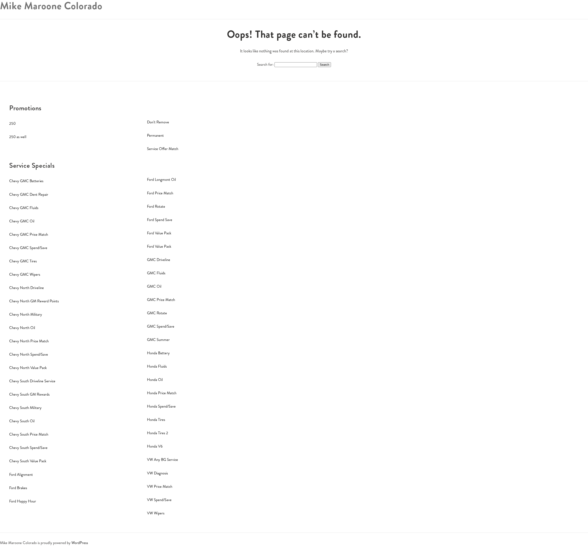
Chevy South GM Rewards (29, 394)
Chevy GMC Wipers (24, 274)
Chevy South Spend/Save (28, 447)
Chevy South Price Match (28, 434)
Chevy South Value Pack (27, 461)
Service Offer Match (162, 148)
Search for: (265, 64)
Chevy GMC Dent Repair (28, 194)
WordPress (79, 542)
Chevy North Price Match (29, 341)
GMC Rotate (157, 313)
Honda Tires (156, 419)
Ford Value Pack (159, 233)
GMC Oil (154, 286)
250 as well (17, 136)
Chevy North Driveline (26, 287)
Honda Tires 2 (157, 433)
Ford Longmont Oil (161, 179)
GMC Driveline (158, 259)
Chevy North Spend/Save (28, 354)
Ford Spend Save (159, 219)
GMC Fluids (156, 273)
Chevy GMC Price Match (28, 234)
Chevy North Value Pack (28, 367)
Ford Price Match (160, 193)
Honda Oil (155, 379)
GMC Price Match (161, 299)
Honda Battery (158, 353)
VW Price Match (159, 486)
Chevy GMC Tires (23, 261)
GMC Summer (158, 339)
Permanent (155, 135)
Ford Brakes (18, 488)
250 (12, 123)
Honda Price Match (161, 393)
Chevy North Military (25, 314)
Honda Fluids (157, 366)
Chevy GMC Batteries (26, 181)
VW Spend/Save (159, 499)
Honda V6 (155, 446)
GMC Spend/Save (160, 326)
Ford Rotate (156, 206)
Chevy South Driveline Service (32, 381)
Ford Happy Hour (22, 501)
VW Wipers (155, 513)
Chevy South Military (25, 407)
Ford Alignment (21, 474)
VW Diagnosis (157, 473)
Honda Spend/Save (161, 406)
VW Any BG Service (162, 459)
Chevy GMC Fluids (23, 207)
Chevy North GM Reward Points (34, 301)
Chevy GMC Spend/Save (28, 247)
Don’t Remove (158, 122)
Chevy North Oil (22, 327)
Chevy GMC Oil (21, 221)
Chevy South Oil (22, 421)
